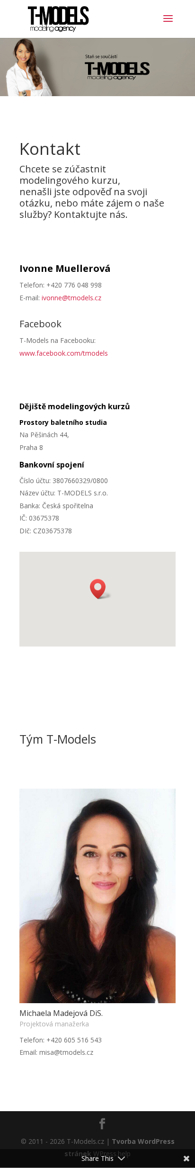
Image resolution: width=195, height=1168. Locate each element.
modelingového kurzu (68, 180)
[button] (100, 589)
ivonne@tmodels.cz (71, 297)
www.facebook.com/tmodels (63, 353)
